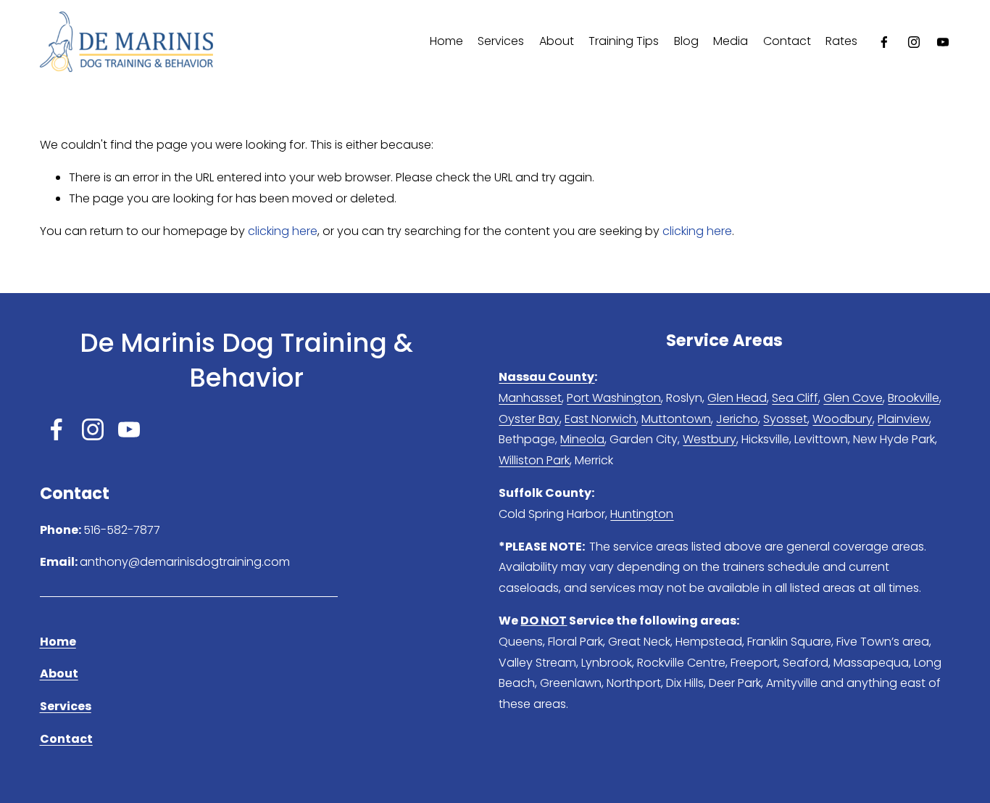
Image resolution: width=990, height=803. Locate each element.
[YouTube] (943, 42)
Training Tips (623, 41)
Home (446, 41)
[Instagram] (914, 42)
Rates (841, 41)
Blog (686, 41)
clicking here (282, 231)
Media (730, 41)
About (556, 41)
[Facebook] (884, 42)
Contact (787, 41)
